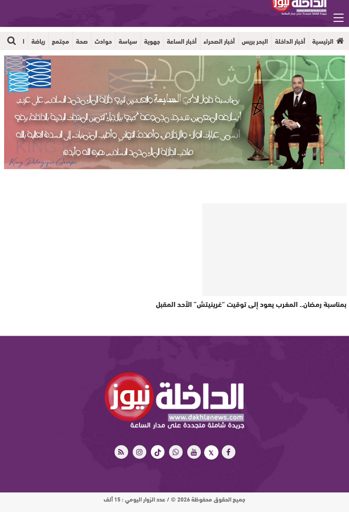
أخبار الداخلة (290, 41)
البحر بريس (255, 41)
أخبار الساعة (182, 41)
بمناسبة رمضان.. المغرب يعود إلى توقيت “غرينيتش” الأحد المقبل (251, 303)
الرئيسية (323, 41)
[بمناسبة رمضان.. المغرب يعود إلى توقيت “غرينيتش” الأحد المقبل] (274, 249)
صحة (82, 41)
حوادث (103, 41)
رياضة (38, 41)
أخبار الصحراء (219, 41)
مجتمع (60, 41)
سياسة (128, 41)
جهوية (152, 41)
